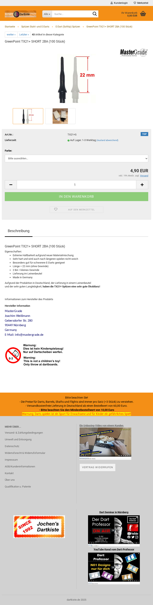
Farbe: (8, 150)
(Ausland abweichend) (107, 140)
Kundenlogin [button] (120, 3)
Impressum (11, 459)
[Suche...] (94, 14)
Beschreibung (18, 231)
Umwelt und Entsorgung (18, 439)
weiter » (11, 34)
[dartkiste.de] (20, 14)
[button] (11, 184)
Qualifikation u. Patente (18, 486)
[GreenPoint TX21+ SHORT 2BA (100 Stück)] (76, 77)
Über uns (10, 479)
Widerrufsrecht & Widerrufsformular (25, 452)
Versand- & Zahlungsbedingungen (24, 432)
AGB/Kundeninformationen (20, 466)
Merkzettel (142, 3)
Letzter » (24, 34)
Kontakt (9, 473)
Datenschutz (12, 446)
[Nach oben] (142, 599)
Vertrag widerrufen (97, 467)
